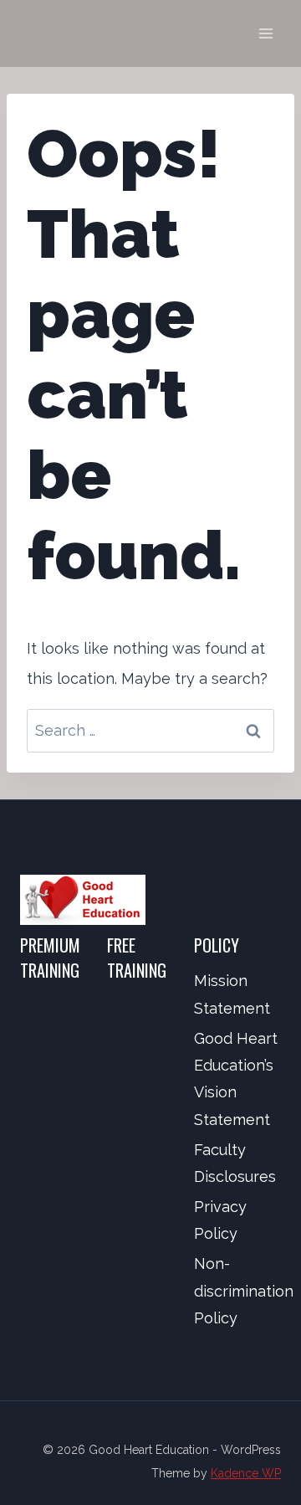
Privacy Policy (220, 1220)
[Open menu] (265, 33)
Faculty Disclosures (235, 1163)
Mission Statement (232, 994)
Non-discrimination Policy (237, 1291)
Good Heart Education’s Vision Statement (236, 1079)
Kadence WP (246, 1473)
